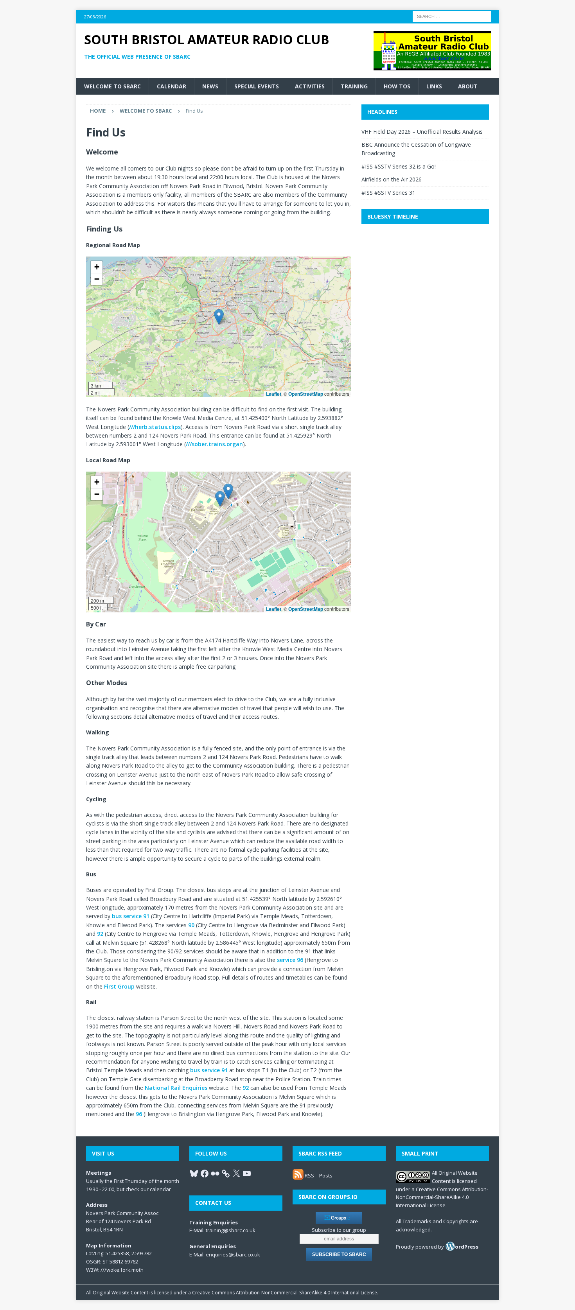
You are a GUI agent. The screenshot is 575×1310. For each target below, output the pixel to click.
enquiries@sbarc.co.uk (233, 1254)
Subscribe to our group (339, 1229)
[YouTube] (247, 1173)
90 (191, 925)
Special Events (256, 86)
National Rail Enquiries (176, 1087)
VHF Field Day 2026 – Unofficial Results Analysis (422, 131)
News (210, 86)
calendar (160, 1189)
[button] (219, 317)
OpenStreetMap (305, 393)
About (468, 86)
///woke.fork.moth (122, 1269)
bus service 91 (130, 916)
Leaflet (273, 393)
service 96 (290, 960)
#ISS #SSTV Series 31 (388, 192)
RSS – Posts (318, 1175)
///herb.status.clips (155, 427)
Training (354, 86)
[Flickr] (215, 1173)
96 (139, 1114)
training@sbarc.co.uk (230, 1230)
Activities (310, 86)
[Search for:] (452, 16)
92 (100, 933)
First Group (119, 986)
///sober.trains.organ (214, 444)
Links (434, 86)
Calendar (171, 86)
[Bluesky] (194, 1173)
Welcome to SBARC (112, 86)
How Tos (397, 86)
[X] (236, 1173)
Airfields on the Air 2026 (391, 179)
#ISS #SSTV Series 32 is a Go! (398, 166)
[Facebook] (204, 1173)
